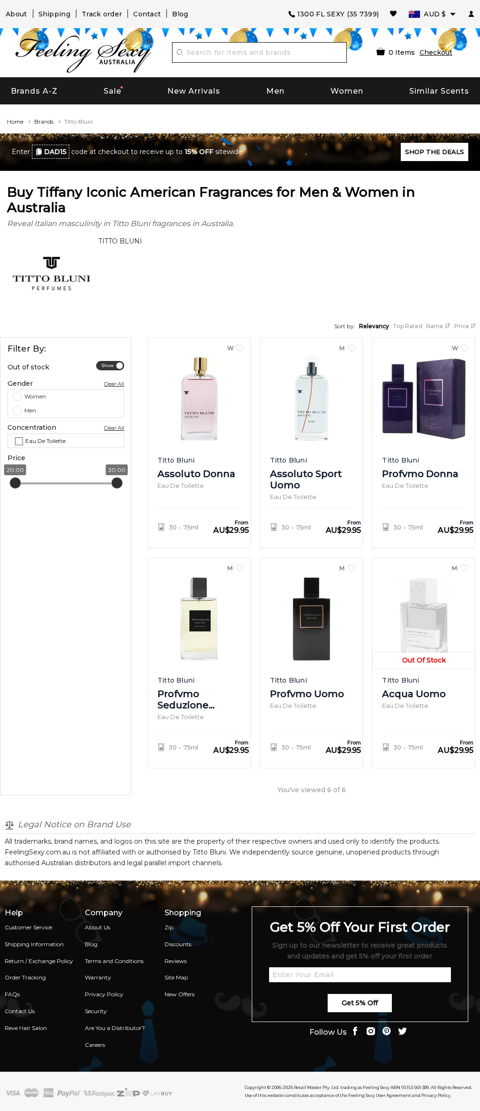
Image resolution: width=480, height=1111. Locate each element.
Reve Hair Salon (26, 1027)
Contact (147, 14)
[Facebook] (355, 1032)
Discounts (178, 944)
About (16, 14)
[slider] (15, 483)
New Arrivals (193, 91)
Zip (169, 927)
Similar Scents (439, 91)
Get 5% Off (360, 1003)
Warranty (98, 977)
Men (275, 91)
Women (346, 91)
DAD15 (55, 151)
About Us (97, 927)
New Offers (180, 994)
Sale (112, 91)
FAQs (12, 994)
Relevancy (374, 326)
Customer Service (28, 927)
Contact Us (20, 1011)
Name (435, 326)
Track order (102, 14)
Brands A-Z (34, 91)
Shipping (54, 14)
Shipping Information (34, 944)
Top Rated (407, 326)
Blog (180, 14)
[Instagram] (371, 1032)
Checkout (436, 52)
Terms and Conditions (114, 960)
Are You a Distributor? (115, 1027)
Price (462, 326)
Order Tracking (25, 977)
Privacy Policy (104, 994)
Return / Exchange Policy (39, 960)
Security (96, 1011)
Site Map (176, 977)
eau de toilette (45, 440)
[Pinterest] (387, 1032)
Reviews (176, 960)
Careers (95, 1044)
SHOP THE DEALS (434, 151)
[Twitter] (403, 1032)
